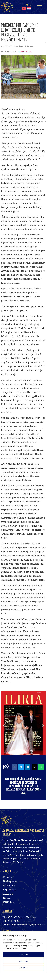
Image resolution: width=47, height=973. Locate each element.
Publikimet (9, 885)
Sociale (21, 51)
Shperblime (9, 889)
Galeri (6, 898)
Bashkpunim (10, 881)
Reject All (23, 968)
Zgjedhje (8, 893)
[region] (23, 952)
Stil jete (28, 51)
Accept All (23, 955)
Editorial (8, 877)
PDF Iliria (9, 902)
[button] (3, 725)
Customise (23, 961)
